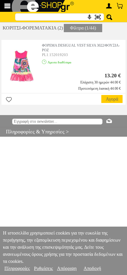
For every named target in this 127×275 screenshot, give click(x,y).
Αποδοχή (92, 268)
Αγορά (112, 99)
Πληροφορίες (17, 268)
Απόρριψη (66, 268)
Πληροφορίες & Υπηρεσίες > (34, 132)
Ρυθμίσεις (43, 268)
